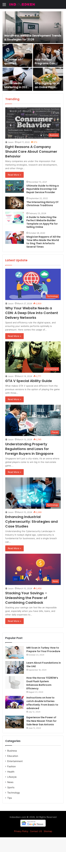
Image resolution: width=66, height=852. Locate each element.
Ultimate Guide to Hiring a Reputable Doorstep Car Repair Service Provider (42, 189)
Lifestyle (12, 777)
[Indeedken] (22, 4)
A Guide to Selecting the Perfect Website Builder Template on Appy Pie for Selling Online (42, 222)
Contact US (36, 831)
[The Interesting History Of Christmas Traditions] (14, 203)
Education (12, 756)
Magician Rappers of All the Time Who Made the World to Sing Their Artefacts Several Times (43, 241)
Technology (13, 792)
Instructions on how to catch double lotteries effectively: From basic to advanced (42, 703)
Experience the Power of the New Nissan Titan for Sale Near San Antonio (41, 721)
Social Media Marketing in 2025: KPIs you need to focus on (17, 89)
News (10, 782)
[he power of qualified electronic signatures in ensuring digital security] (17, 55)
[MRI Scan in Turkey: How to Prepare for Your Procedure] (14, 652)
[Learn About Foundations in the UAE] (14, 667)
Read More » (14, 174)
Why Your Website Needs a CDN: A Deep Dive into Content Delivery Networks (31, 313)
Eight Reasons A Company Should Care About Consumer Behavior (31, 151)
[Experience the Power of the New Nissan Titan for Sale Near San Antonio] (14, 722)
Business (12, 750)
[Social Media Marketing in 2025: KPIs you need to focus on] (17, 79)
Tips (9, 798)
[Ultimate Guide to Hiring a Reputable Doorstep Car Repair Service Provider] (14, 186)
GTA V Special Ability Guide (28, 380)
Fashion (11, 766)
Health (10, 771)
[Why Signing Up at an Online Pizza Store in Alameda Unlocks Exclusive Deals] (48, 79)
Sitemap (48, 831)
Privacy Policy (21, 831)
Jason (11, 142)
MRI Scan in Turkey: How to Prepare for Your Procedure (43, 649)
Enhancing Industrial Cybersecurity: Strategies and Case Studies (31, 521)
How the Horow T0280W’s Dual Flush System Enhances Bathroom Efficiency (42, 683)
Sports (10, 787)
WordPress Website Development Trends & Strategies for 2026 (32, 37)
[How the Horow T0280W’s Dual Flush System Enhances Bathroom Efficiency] (14, 682)
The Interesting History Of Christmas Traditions (42, 203)
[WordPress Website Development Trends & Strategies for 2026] (33, 27)
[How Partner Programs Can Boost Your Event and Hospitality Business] (48, 55)
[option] (33, 51)
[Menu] (4, 5)
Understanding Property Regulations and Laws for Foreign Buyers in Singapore (29, 449)
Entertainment (15, 761)
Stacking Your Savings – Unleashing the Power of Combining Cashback (26, 598)
